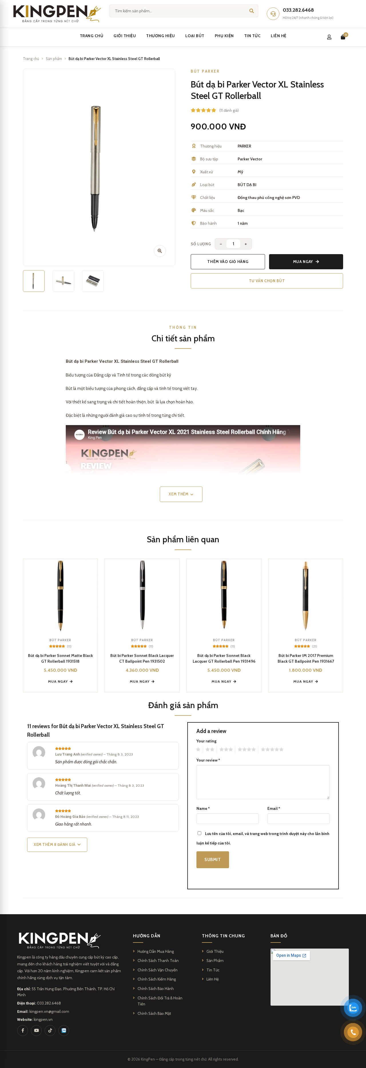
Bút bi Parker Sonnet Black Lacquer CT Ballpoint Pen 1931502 (142, 658)
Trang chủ (31, 58)
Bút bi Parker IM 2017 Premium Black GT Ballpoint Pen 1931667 (306, 658)
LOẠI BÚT (194, 35)
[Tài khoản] (329, 37)
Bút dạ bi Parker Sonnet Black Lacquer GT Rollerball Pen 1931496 (224, 658)
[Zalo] (63, 1030)
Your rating (206, 741)
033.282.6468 (49, 1003)
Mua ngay (303, 261)
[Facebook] (22, 1030)
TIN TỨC (252, 35)
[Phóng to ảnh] (160, 251)
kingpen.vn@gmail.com (49, 1011)
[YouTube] (36, 1030)
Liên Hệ (212, 979)
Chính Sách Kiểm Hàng (157, 979)
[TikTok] (50, 1030)
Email (273, 808)
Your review (208, 760)
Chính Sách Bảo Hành (156, 988)
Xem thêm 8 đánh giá (54, 844)
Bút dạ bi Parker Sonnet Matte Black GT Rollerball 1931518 (60, 658)
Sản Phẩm (215, 960)
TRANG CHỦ (92, 35)
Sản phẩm (54, 58)
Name (203, 808)
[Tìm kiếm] (251, 10)
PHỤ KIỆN (224, 35)
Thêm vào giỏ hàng (227, 261)
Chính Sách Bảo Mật (154, 1013)
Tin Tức (212, 970)
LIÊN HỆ (279, 35)
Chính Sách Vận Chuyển (158, 970)
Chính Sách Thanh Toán (158, 960)
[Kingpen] (56, 13)
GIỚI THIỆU (125, 35)
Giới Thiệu (215, 951)
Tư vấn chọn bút (267, 280)
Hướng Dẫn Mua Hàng (156, 951)
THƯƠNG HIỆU (160, 35)
